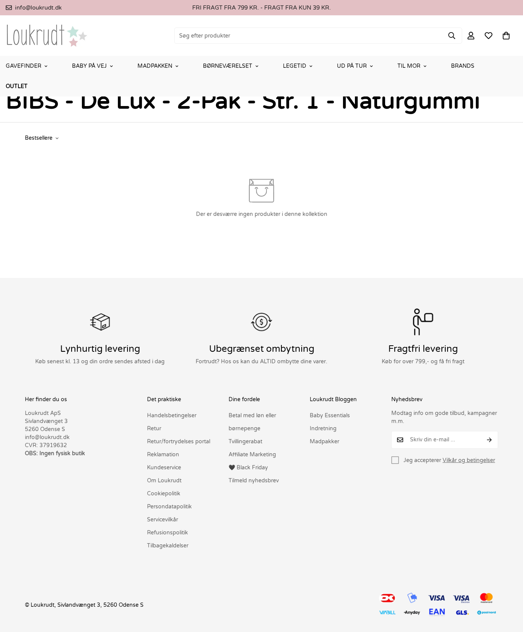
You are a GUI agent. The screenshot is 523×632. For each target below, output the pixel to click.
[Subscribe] (489, 440)
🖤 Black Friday (248, 467)
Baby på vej (89, 66)
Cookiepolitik (163, 493)
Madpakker (324, 441)
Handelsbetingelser (171, 415)
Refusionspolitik (167, 532)
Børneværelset (227, 66)
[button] (506, 35)
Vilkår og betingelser (469, 460)
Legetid (294, 66)
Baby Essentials (330, 415)
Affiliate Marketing (252, 454)
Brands (462, 66)
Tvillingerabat (245, 441)
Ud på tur (352, 66)
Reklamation (163, 454)
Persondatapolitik (169, 506)
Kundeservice (164, 467)
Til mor (408, 66)
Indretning (323, 428)
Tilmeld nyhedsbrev (254, 480)
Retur (154, 428)
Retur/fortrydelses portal (178, 441)
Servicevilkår (162, 519)
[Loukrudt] (47, 35)
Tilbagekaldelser (167, 545)
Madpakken (154, 66)
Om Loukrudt (164, 480)
